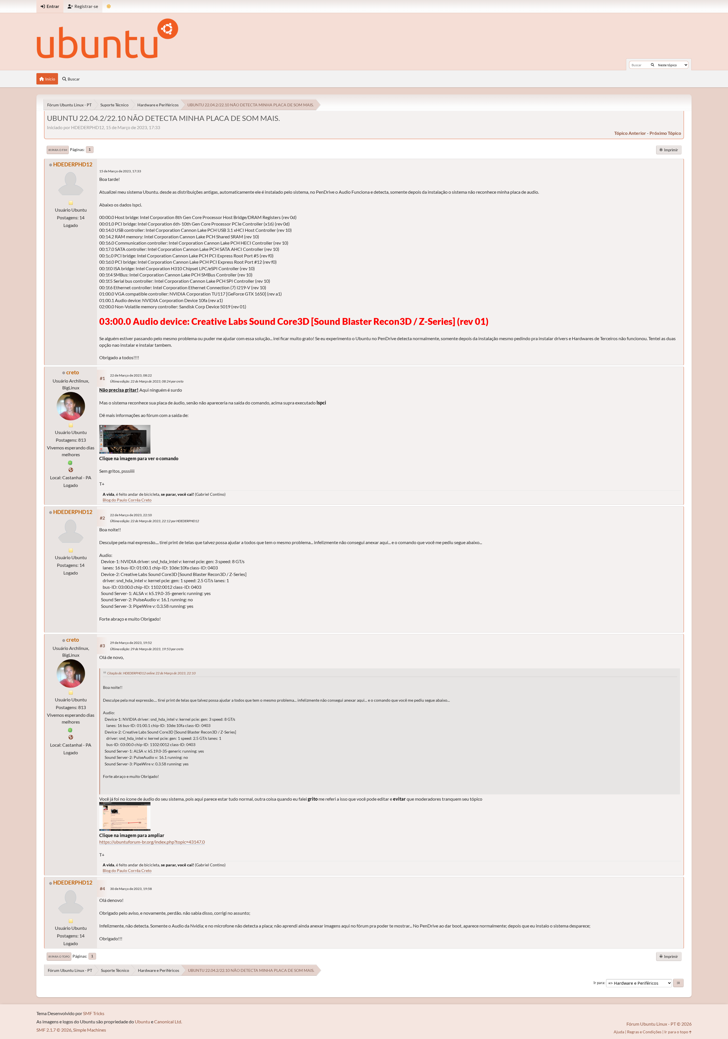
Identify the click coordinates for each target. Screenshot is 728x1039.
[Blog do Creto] (71, 469)
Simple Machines (89, 1029)
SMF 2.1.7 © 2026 (53, 1029)
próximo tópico (665, 133)
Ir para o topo (59, 956)
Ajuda (619, 1031)
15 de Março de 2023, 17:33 (120, 171)
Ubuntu (142, 1021)
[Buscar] (652, 65)
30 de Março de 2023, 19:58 (131, 889)
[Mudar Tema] (108, 6)
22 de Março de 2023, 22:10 (131, 515)
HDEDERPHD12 (72, 164)
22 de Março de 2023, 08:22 (131, 375)
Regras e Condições (644, 1031)
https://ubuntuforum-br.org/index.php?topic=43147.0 (152, 841)
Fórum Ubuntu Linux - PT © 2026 (659, 1023)
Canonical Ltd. (168, 1021)
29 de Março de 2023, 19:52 (131, 643)
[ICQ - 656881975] (70, 462)
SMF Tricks (93, 1013)
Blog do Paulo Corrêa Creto (127, 499)
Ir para (598, 982)
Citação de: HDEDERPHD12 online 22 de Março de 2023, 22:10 (151, 673)
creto (72, 372)
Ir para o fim (57, 150)
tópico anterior (630, 133)
